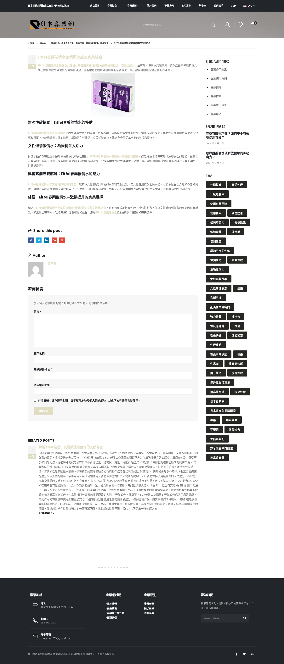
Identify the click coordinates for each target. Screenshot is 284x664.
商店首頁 (94, 5)
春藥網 (214, 429)
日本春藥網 (217, 401)
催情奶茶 (237, 213)
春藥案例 (112, 617)
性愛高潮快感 (218, 354)
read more (46, 513)
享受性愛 (237, 184)
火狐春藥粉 (217, 439)
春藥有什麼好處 (115, 613)
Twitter (39, 240)
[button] (99, 567)
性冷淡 (236, 316)
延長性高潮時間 (220, 307)
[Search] (213, 25)
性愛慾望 (237, 335)
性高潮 (214, 363)
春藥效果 (231, 420)
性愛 (237, 326)
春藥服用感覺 (219, 105)
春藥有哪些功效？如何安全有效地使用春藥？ (227, 135)
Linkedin (252, 654)
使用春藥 (216, 213)
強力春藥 (216, 316)
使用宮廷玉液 (218, 203)
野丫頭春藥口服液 (221, 448)
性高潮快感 (236, 363)
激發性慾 (234, 429)
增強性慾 (216, 260)
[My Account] (227, 24)
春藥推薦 (216, 96)
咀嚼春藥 (149, 613)
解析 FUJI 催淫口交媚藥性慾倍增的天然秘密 (71, 447)
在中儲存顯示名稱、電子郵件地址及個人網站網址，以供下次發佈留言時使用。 (89, 401)
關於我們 (151, 5)
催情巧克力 (217, 222)
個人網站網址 (42, 385)
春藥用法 (216, 114)
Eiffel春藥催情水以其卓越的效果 (48, 133)
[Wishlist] (240, 24)
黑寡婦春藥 (217, 457)
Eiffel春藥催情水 (106, 212)
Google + (54, 240)
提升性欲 (237, 373)
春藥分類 (132, 5)
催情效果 (240, 222)
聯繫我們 (169, 5)
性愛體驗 (216, 345)
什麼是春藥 (217, 194)
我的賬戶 (218, 5)
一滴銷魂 (216, 184)
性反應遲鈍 (217, 326)
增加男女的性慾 (220, 250)
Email (62, 240)
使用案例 (186, 5)
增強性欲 (237, 260)
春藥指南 (112, 5)
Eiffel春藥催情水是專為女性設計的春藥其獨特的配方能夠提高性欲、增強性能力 (86, 65)
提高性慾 (240, 392)
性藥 (240, 354)
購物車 (202, 5)
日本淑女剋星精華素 (223, 410)
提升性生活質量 (220, 382)
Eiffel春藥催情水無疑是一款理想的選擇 (114, 156)
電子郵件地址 (43, 369)
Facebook (31, 240)
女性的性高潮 (218, 288)
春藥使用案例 (219, 78)
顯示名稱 (40, 353)
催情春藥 (216, 232)
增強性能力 (217, 269)
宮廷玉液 (216, 297)
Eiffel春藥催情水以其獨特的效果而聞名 (52, 184)
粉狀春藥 (149, 608)
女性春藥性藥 (218, 279)
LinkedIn (46, 240)
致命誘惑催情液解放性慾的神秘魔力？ (227, 155)
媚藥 (240, 288)
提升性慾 (216, 373)
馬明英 (52, 264)
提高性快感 (217, 392)
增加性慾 (216, 241)
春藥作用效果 (219, 69)
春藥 (213, 420)
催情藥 (236, 232)
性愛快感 (216, 335)
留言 (37, 312)
